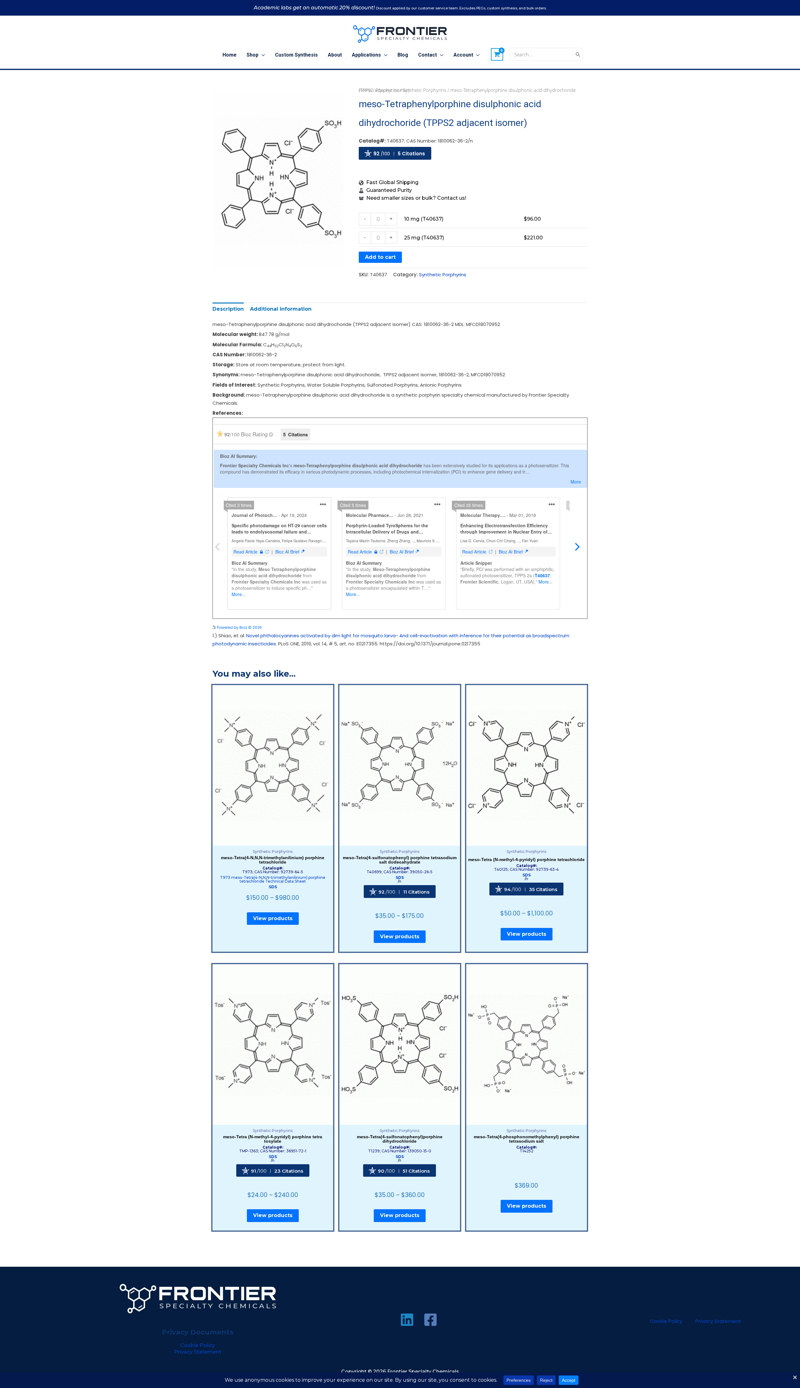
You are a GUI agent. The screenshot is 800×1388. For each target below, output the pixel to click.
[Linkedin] (407, 1320)
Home (365, 90)
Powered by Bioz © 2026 (239, 627)
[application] (261, 55)
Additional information (281, 309)
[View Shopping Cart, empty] (497, 54)
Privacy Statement (197, 1352)
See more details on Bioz (564, 627)
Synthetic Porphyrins (424, 90)
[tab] (228, 309)
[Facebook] (430, 1320)
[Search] (578, 54)
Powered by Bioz (374, 169)
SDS (273, 886)
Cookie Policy (197, 1345)
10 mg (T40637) (423, 219)
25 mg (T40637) (424, 238)
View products (272, 918)
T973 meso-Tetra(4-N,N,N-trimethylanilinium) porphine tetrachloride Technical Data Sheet (272, 879)
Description (228, 309)
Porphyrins (387, 90)
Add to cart (380, 257)
